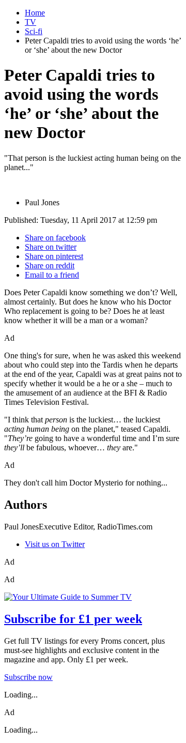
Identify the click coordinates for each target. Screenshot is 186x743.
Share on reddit (49, 265)
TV (30, 22)
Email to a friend (52, 274)
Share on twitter (50, 246)
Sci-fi (33, 31)
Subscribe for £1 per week (73, 619)
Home (35, 12)
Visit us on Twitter (55, 544)
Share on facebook (55, 237)
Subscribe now (28, 677)
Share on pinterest (54, 256)
